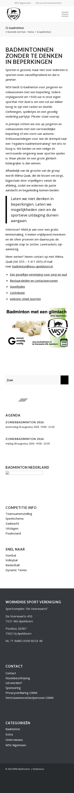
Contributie (17, 293)
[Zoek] (54, 14)
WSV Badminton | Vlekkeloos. (29, 768)
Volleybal (12, 560)
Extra (9, 734)
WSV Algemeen (22, 2)
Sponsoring (13, 688)
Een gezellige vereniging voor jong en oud (38, 274)
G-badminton (15, 28)
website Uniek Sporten (25, 299)
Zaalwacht (12, 523)
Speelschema (14, 518)
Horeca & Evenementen (49, 2)
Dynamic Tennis (16, 570)
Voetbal (11, 555)
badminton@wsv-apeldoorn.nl (32, 266)
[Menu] (63, 14)
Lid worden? (14, 683)
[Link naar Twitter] (42, 774)
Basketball (13, 565)
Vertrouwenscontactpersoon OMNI (30, 698)
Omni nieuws (14, 740)
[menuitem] (22, 3)
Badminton (13, 729)
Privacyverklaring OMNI (21, 693)
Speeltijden (17, 286)
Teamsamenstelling (19, 514)
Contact (11, 673)
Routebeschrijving (18, 678)
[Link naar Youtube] (48, 774)
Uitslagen (12, 528)
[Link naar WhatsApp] (65, 774)
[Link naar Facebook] (54, 774)
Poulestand (13, 533)
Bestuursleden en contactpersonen (34, 281)
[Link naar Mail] (60, 774)
